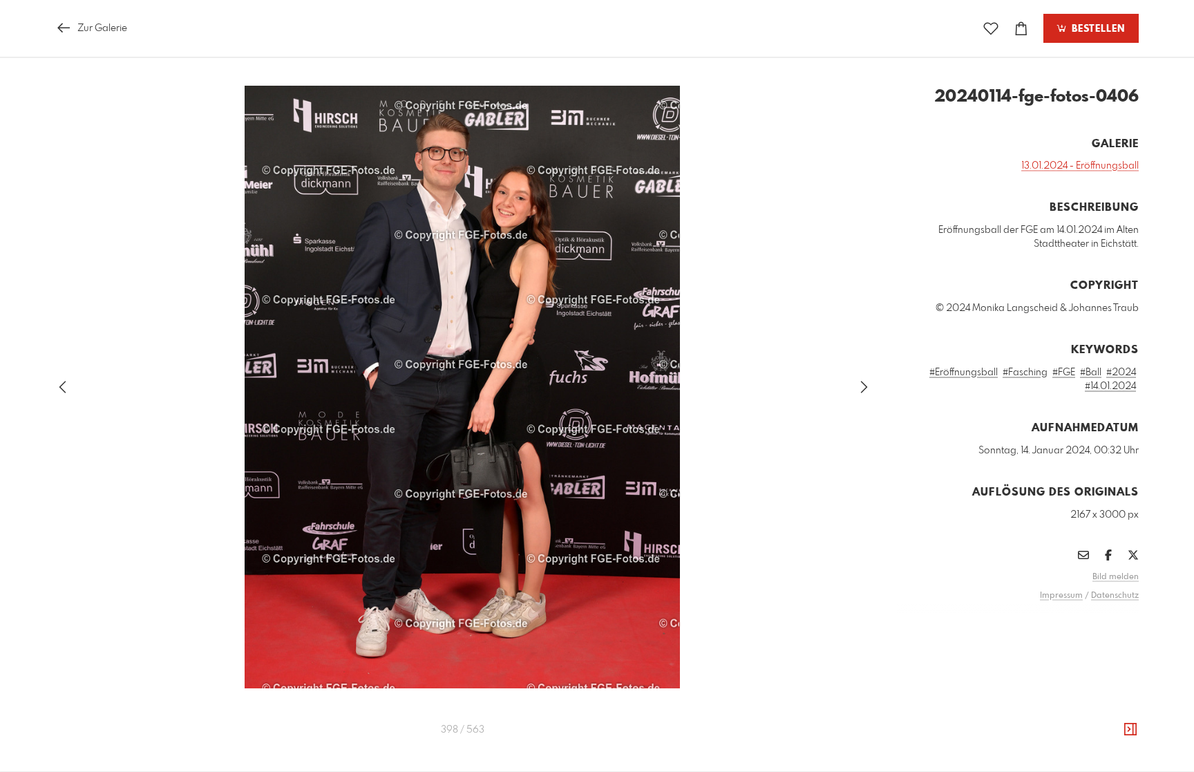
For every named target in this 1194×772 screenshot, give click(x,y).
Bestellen (1096, 29)
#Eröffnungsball (963, 372)
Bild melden (1115, 577)
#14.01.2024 (1110, 386)
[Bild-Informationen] (1130, 730)
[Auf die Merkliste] (991, 28)
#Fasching (1025, 372)
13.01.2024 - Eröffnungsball (1080, 166)
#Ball (1090, 372)
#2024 (1121, 372)
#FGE (1063, 372)
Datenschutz (1115, 596)
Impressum (1061, 596)
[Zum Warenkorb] (1021, 28)
